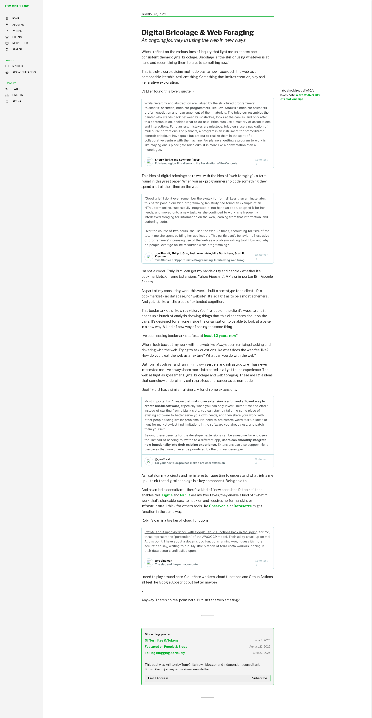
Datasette (243, 506)
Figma (167, 495)
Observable (219, 506)
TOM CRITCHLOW (17, 6)
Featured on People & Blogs (166, 647)
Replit (185, 495)
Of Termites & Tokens (161, 640)
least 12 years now (220, 336)
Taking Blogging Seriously (165, 653)
